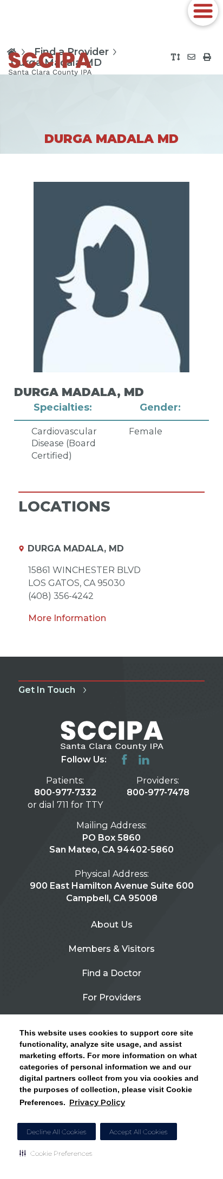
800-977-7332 (65, 792)
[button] (56, 1153)
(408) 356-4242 (61, 595)
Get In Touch (46, 689)
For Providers (111, 997)
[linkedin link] (144, 759)
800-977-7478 (158, 792)
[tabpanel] (111, 322)
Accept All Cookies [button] (138, 1132)
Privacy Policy (97, 1102)
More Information (67, 617)
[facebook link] (124, 759)
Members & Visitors (111, 948)
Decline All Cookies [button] (57, 1132)
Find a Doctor (111, 972)
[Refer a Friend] (191, 57)
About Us (112, 924)
